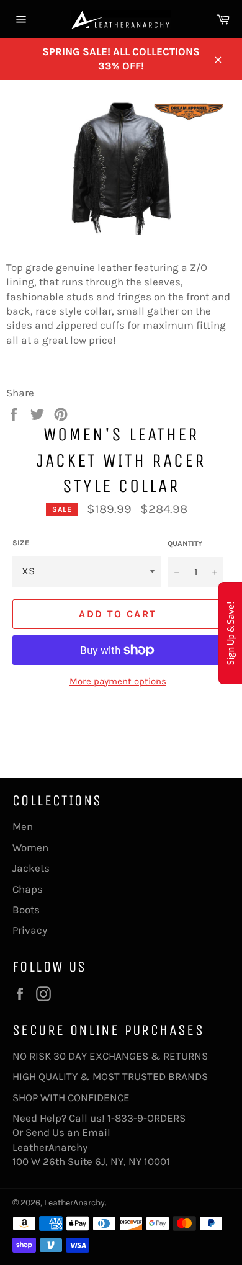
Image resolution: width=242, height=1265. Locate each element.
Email (96, 1132)
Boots (26, 909)
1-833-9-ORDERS (147, 1118)
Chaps (27, 889)
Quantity (185, 543)
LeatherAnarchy (74, 1202)
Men (22, 826)
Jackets (31, 868)
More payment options (117, 681)
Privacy (29, 930)
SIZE (20, 543)
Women (30, 847)
